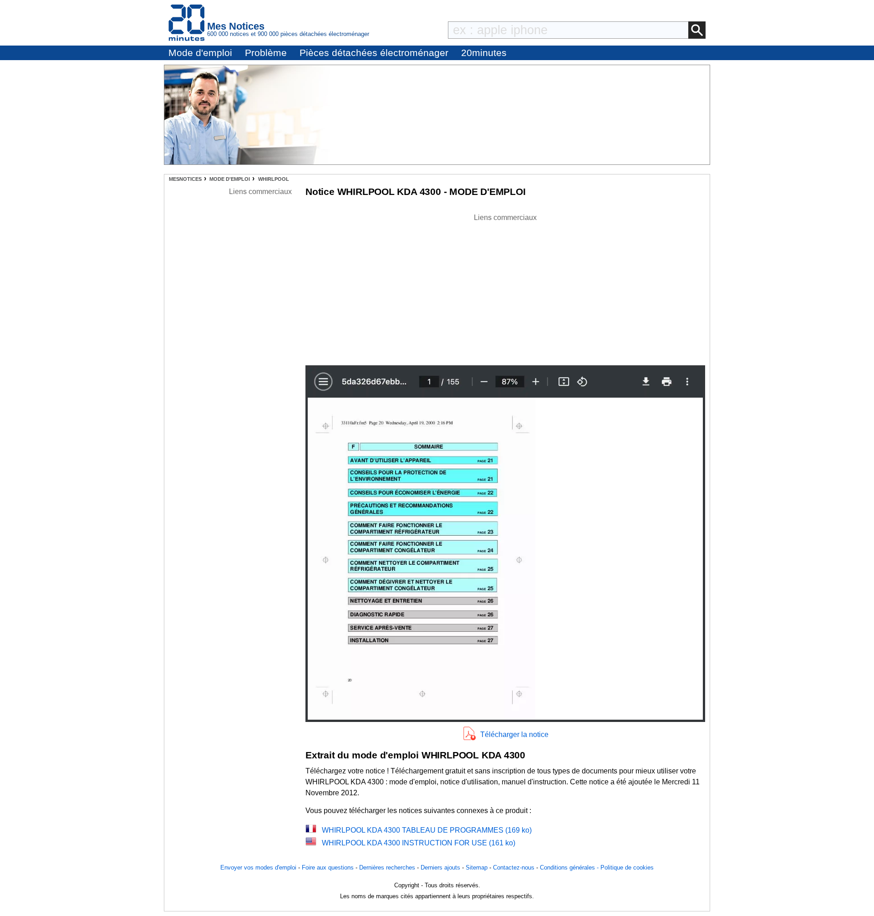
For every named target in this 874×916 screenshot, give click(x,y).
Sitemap (477, 867)
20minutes (484, 52)
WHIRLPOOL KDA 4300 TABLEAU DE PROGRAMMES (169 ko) (427, 830)
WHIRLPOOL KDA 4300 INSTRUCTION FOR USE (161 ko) (418, 843)
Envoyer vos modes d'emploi (258, 867)
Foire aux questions (328, 867)
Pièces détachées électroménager (374, 52)
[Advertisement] (505, 287)
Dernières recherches (387, 867)
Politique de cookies (627, 867)
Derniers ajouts (440, 867)
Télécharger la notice (514, 734)
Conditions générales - (570, 867)
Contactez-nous (513, 867)
